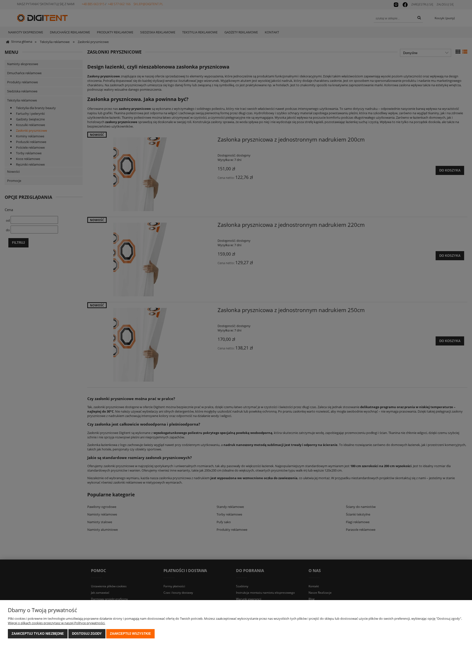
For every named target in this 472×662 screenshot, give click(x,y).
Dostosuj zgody (87, 633)
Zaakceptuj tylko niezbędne (38, 633)
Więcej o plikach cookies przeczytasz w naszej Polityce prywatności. (56, 623)
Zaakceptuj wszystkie (130, 633)
